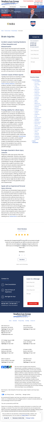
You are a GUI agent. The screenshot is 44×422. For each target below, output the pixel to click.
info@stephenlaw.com (7, 334)
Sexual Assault (38, 127)
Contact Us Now (6, 15)
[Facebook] (2, 367)
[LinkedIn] (5, 367)
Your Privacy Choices (9, 394)
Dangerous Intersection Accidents (37, 138)
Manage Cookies (26, 394)
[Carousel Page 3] (24, 255)
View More (22, 259)
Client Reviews (22, 229)
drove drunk (22, 136)
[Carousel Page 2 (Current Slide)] (22, 255)
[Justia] (8, 367)
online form (13, 216)
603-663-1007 (38, 4)
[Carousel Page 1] (19, 255)
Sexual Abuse (38, 128)
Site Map (27, 320)
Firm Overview (13, 6)
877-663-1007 (38, 2)
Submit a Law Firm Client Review (22, 264)
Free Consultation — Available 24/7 (33, 1)
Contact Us (32, 6)
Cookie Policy (18, 394)
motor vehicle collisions (8, 83)
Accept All (6, 418)
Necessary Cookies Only (18, 418)
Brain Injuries (38, 122)
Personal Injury (14, 30)
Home (4, 6)
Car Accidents (38, 81)
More (40, 6)
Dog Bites (37, 120)
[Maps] (10, 367)
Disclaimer (15, 320)
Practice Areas (23, 6)
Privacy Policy (21, 320)
